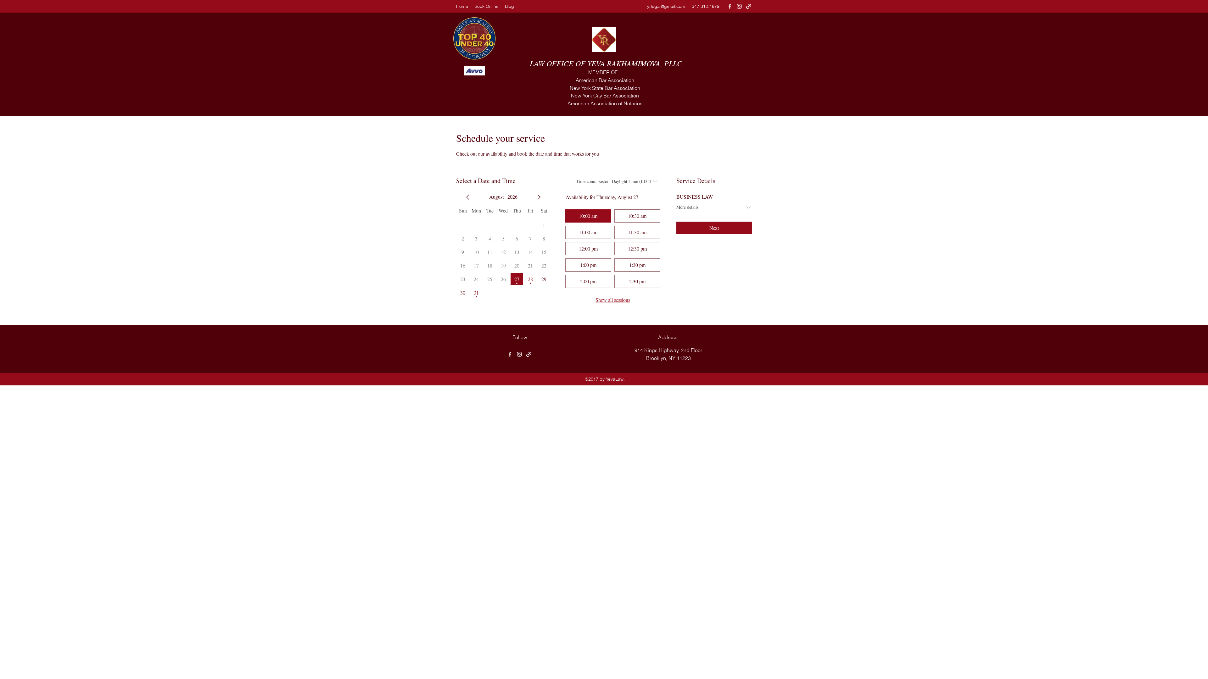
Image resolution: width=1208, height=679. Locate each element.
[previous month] (468, 197)
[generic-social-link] (749, 6)
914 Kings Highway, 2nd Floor (668, 350)
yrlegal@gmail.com (666, 6)
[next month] (539, 197)
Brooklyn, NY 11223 (668, 358)
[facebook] (730, 6)
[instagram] (739, 6)
